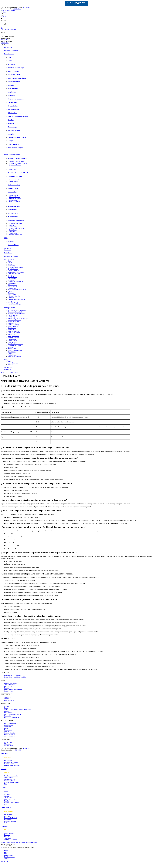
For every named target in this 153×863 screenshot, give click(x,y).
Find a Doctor (8, 47)
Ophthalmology (12, 283)
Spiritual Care (13, 200)
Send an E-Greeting (13, 324)
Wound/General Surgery (14, 304)
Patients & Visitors (9, 307)
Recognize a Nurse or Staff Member (18, 318)
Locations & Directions (14, 320)
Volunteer (10, 364)
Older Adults (7, 744)
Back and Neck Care (10, 723)
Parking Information (14, 180)
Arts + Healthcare (13, 363)
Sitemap (6, 858)
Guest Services (12, 328)
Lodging (11, 225)
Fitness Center (12, 339)
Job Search (7, 794)
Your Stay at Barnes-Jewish (15, 344)
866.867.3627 (26, 7)
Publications (7, 836)
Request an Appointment (11, 50)
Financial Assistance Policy (16, 161)
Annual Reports (8, 777)
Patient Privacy (8, 855)
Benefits (6, 801)
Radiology (11, 293)
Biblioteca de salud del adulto (12, 675)
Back (9, 261)
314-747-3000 (17, 750)
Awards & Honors (9, 779)
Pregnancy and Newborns (11, 717)
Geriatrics (10, 275)
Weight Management (10, 736)
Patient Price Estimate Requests (18, 163)
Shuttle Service (13, 181)
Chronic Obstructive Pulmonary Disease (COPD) (18, 709)
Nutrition (6, 731)
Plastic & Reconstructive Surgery (17, 289)
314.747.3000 (17, 9)
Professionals (8, 819)
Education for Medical (10, 818)
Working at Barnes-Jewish (11, 802)
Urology (10, 301)
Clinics (10, 264)
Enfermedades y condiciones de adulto (15, 677)
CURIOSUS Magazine (10, 839)
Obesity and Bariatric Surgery (12, 714)
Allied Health (8, 798)
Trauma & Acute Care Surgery (16, 299)
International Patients (13, 337)
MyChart (3, 17)
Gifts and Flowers (13, 326)
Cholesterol (7, 726)
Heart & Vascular (12, 277)
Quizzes (6, 698)
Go (1, 28)
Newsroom (7, 835)
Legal (5, 852)
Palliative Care (12, 288)
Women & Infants (13, 302)
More (5, 784)
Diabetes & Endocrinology (15, 267)
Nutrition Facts (8, 691)
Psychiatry (11, 291)
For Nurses (7, 816)
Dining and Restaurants (15, 223)
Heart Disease (8, 712)
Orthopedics (7, 716)
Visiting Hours (13, 233)
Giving (6, 238)
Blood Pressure (8, 725)
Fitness (6, 728)
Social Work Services (15, 198)
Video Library (8, 838)
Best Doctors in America (11, 776)
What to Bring (13, 226)
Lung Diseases (12, 278)
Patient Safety (13, 230)
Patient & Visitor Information (12, 154)
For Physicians (8, 814)
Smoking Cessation (9, 733)
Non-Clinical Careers (10, 799)
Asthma (6, 706)
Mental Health (8, 730)
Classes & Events (9, 833)
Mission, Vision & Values (11, 782)
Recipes (6, 688)
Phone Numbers (12, 342)
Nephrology (11, 280)
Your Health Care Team (15, 234)
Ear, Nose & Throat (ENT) (15, 270)
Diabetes (6, 711)
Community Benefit (9, 781)
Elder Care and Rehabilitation (16, 272)
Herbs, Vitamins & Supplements (13, 689)
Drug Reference (8, 686)
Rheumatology (12, 294)
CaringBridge (11, 316)
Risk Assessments (9, 700)
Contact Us (12, 29)
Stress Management (9, 734)
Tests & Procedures (9, 684)
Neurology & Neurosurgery (15, 281)
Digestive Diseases (13, 269)
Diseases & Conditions (10, 683)
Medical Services (9, 54)
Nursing (6, 796)
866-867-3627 (27, 748)
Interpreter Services (14, 197)
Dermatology (11, 265)
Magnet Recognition (10, 821)
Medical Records (12, 340)
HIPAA (6, 853)
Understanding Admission (16, 228)
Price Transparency (9, 857)
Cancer (10, 262)
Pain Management (13, 286)
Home (2, 372)
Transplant (11, 297)
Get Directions (5, 29)
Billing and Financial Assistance (17, 310)
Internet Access (13, 195)
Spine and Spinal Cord (14, 296)
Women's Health (8, 745)
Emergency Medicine (14, 273)
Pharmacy (12, 231)
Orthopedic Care (12, 285)
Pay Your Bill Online (15, 165)
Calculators (7, 697)
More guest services (14, 201)
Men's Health (8, 742)
